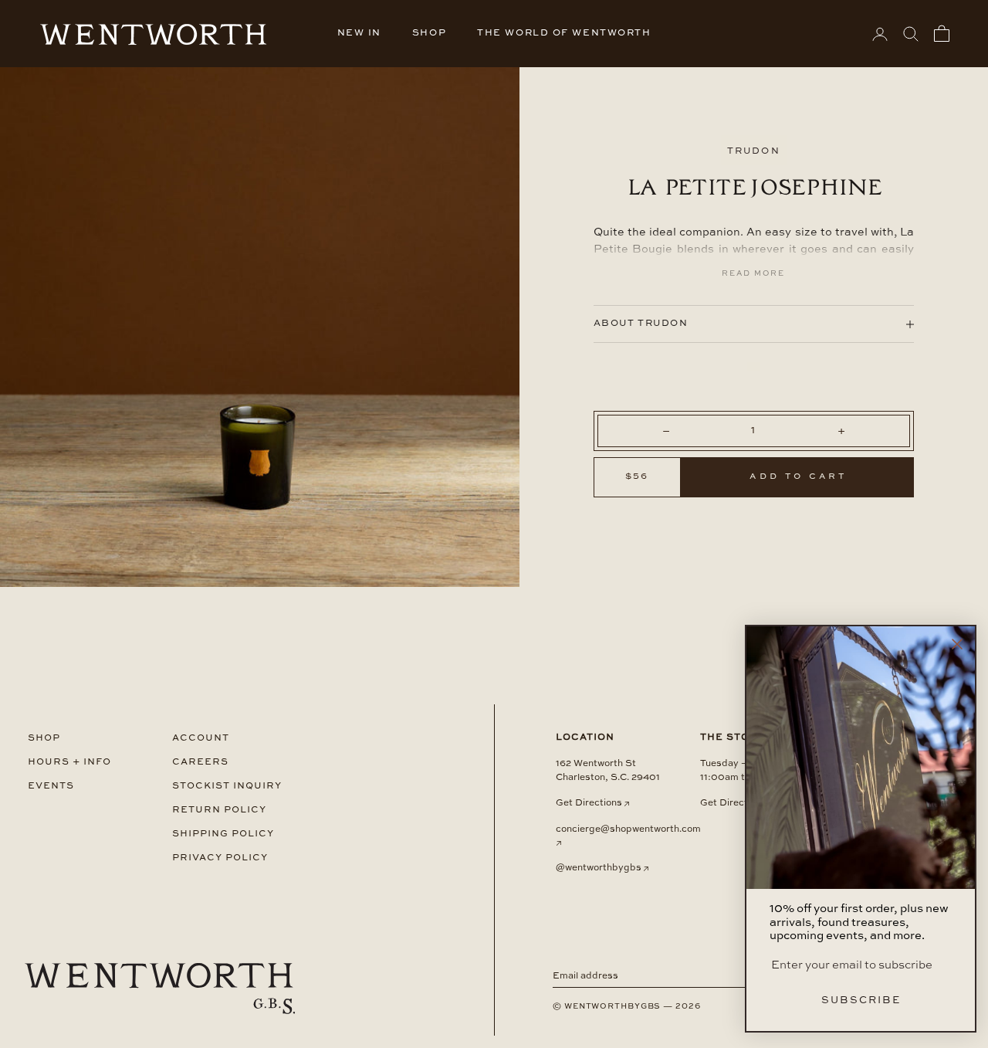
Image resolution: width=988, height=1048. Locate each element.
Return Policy (219, 810)
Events (51, 786)
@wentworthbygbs (598, 868)
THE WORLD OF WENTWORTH (564, 33)
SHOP (429, 33)
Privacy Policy (220, 858)
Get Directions (589, 803)
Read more (753, 273)
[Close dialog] (957, 644)
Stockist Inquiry (227, 786)
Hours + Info (69, 762)
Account (200, 738)
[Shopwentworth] (160, 988)
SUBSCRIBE (861, 1000)
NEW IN (359, 33)
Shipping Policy (223, 834)
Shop (44, 738)
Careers (200, 762)
